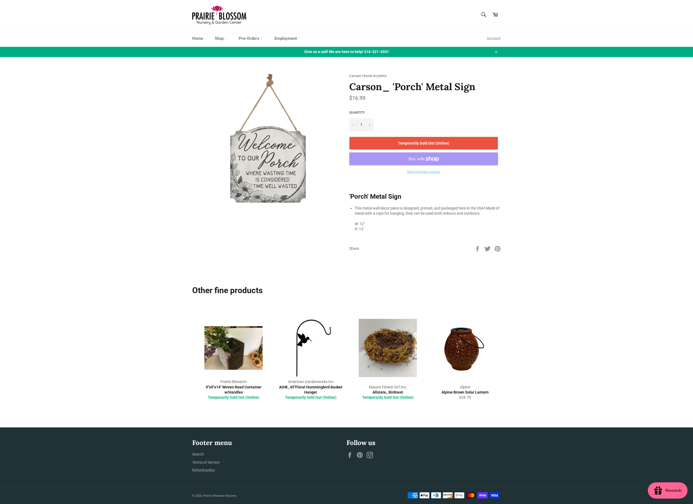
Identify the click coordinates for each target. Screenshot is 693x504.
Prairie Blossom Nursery (219, 496)
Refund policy (203, 470)
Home (197, 38)
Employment (285, 38)
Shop (220, 38)
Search (198, 454)
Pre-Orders (249, 38)
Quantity (357, 112)
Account (494, 38)
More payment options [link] (423, 172)
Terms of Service (206, 462)
